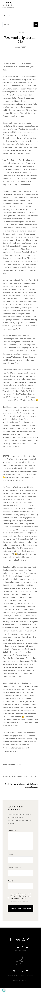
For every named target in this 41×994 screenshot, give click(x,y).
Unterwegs (20, 32)
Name (10, 855)
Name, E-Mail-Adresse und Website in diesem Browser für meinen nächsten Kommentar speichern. (21, 897)
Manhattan (12, 776)
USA (34, 776)
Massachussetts (22, 776)
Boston (5, 776)
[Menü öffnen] (37, 5)
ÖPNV (30, 776)
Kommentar (13, 831)
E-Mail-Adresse (14, 868)
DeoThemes (29, 976)
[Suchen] (36, 24)
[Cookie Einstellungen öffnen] (3, 991)
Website (11, 881)
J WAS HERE (9, 4)
